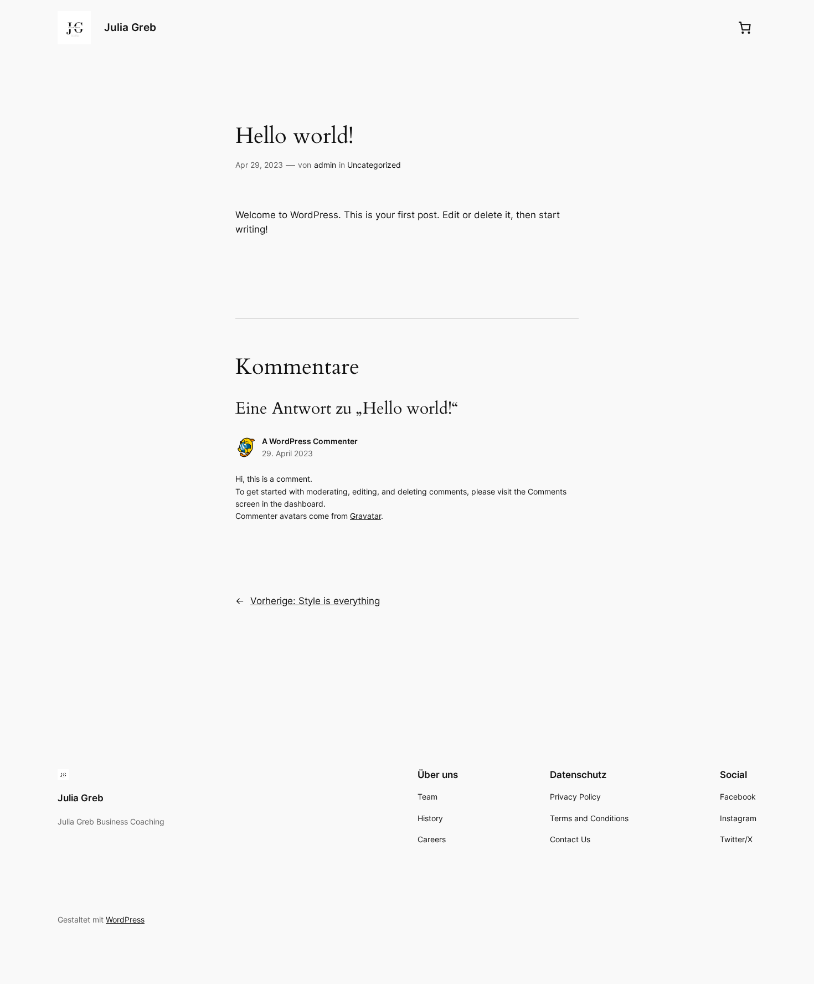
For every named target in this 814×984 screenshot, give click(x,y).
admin (325, 164)
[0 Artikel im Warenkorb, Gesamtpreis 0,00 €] (744, 28)
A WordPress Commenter (310, 441)
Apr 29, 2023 (259, 164)
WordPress (125, 919)
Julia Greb (130, 27)
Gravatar (365, 516)
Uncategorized (374, 164)
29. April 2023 (287, 453)
